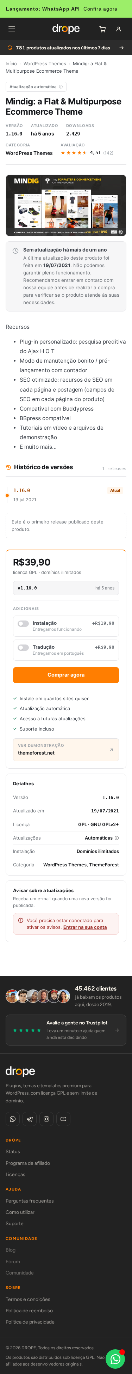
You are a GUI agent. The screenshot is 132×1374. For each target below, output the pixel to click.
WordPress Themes (45, 63)
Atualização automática (33, 86)
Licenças (15, 1175)
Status (13, 1152)
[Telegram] (30, 1119)
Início (11, 63)
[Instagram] (46, 1119)
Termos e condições (28, 1299)
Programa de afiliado (28, 1163)
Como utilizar (20, 1212)
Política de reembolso (29, 1311)
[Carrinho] (102, 29)
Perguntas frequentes (30, 1201)
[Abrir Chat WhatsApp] (115, 1359)
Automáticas (99, 838)
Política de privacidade (30, 1322)
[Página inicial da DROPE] (66, 29)
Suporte (15, 1224)
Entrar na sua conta (85, 927)
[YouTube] (63, 1119)
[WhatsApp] (13, 1119)
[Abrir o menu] (11, 29)
